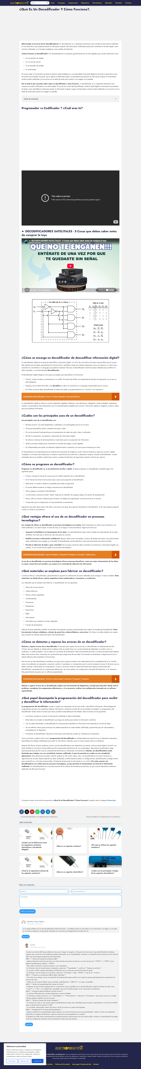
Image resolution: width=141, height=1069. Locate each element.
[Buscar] (47, 2)
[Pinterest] (32, 811)
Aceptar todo (37, 1061)
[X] (27, 811)
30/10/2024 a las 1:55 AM (38, 947)
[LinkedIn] (42, 811)
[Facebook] (21, 811)
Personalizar (12, 1061)
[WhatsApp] (37, 811)
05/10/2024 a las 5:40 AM (34, 924)
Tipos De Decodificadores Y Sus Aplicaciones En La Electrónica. (39, 817)
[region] (25, 1054)
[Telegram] (48, 811)
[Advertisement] (70, 25)
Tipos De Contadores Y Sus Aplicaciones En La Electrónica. (103, 817)
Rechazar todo (25, 1061)
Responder (26, 937)
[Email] (53, 811)
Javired (33, 945)
